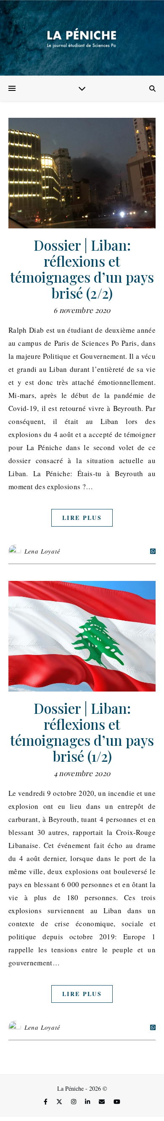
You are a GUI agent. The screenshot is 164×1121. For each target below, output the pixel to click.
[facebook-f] (46, 1101)
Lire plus (82, 517)
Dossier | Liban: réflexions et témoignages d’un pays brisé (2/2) (82, 269)
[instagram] (74, 1101)
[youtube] (117, 1101)
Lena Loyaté (42, 551)
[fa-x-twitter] (60, 1101)
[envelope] (102, 1101)
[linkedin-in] (88, 1101)
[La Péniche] (82, 38)
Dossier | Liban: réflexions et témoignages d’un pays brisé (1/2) (82, 732)
